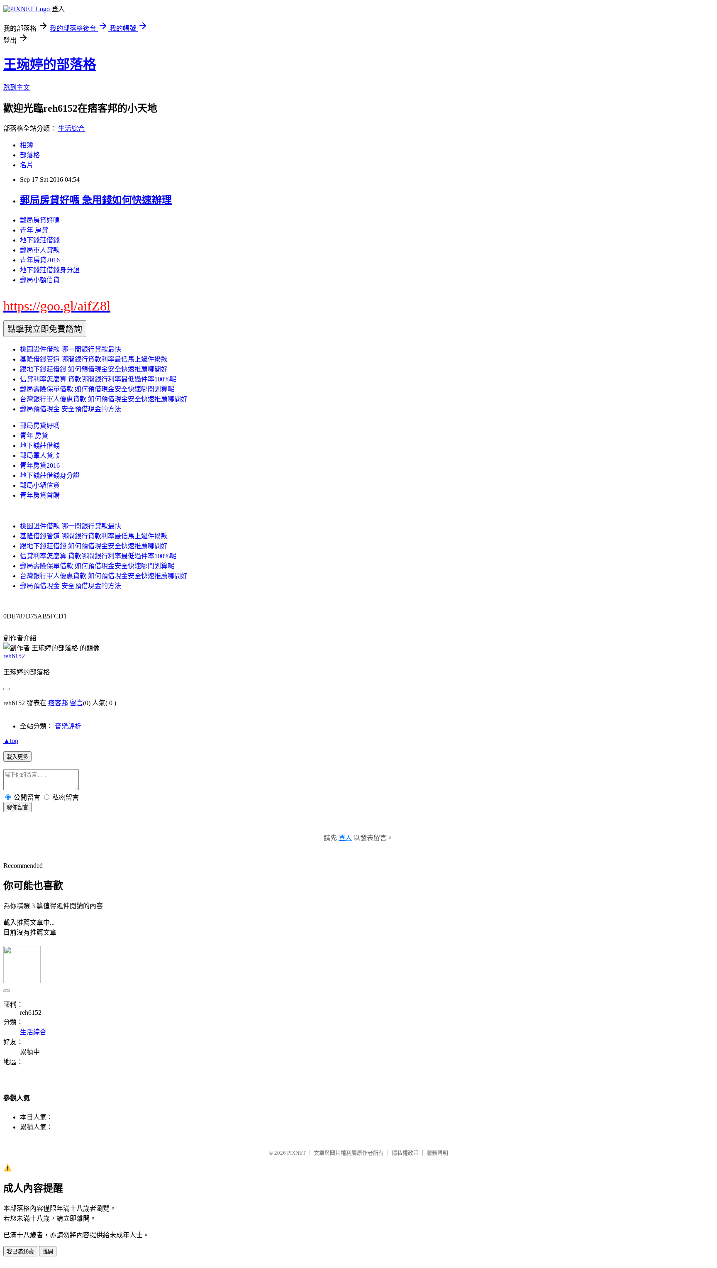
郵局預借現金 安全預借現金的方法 (70, 409)
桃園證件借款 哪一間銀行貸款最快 (70, 349)
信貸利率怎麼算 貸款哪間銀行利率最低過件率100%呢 (98, 379)
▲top (10, 740)
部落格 (30, 155)
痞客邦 (58, 702)
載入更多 (17, 757)
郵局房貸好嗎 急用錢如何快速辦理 (96, 200)
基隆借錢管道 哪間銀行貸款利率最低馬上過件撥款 (94, 359)
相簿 (26, 145)
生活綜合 (71, 128)
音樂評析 (68, 726)
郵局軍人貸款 (40, 250)
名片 (26, 165)
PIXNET (296, 1153)
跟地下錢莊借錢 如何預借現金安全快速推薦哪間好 (94, 369)
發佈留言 (17, 807)
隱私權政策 (405, 1153)
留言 (76, 702)
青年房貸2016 (40, 260)
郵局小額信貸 (40, 279)
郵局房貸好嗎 (40, 220)
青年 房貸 (34, 230)
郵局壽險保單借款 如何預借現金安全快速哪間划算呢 (97, 389)
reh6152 (14, 656)
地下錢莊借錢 (40, 240)
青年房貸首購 (40, 495)
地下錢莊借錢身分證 (50, 270)
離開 (47, 1251)
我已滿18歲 (20, 1251)
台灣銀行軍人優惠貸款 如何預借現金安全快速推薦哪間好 (104, 399)
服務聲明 (437, 1153)
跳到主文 (16, 87)
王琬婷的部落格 (49, 64)
